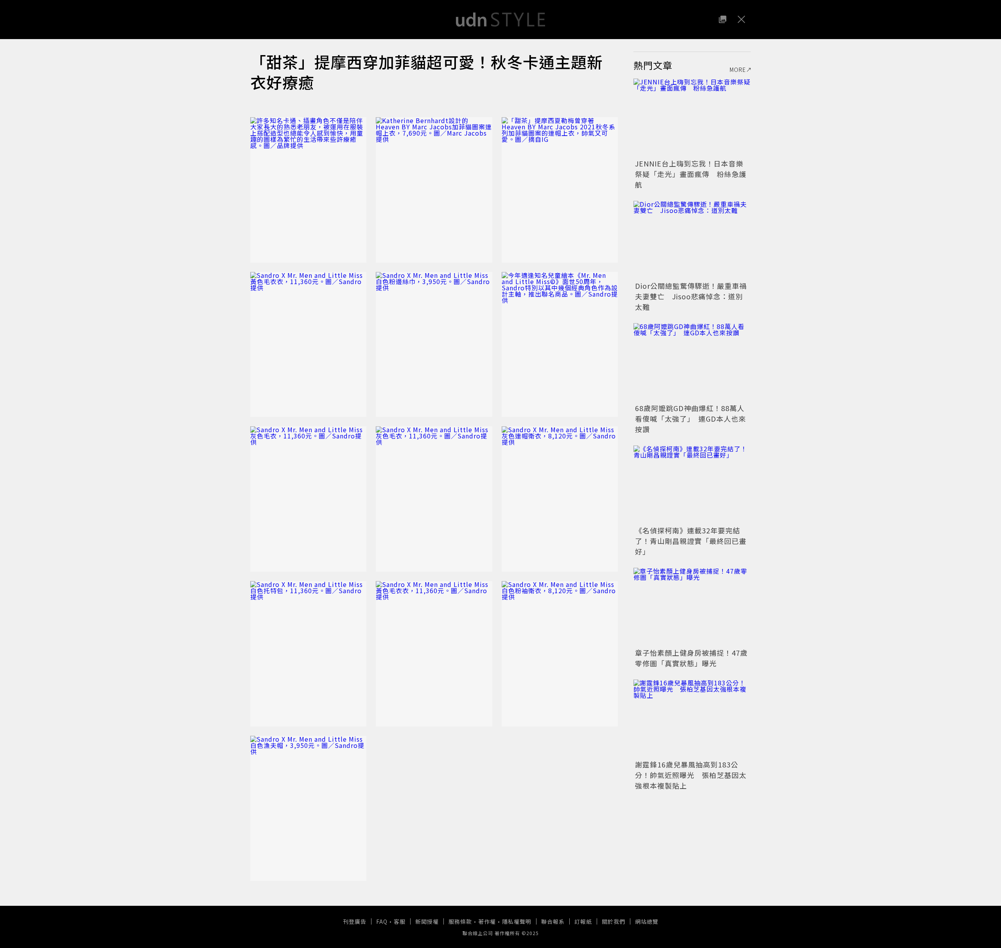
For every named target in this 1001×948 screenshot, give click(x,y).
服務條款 (460, 921)
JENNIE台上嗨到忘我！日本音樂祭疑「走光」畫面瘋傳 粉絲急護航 (690, 174)
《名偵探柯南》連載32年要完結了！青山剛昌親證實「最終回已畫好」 (690, 540)
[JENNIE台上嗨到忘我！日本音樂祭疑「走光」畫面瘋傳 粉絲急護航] (692, 118)
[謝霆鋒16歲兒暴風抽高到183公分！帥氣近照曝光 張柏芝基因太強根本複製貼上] (692, 719)
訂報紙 (583, 921)
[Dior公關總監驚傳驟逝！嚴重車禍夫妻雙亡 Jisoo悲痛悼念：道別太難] (692, 240)
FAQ (381, 921)
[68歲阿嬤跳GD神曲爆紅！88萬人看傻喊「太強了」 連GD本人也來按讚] (692, 362)
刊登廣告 (354, 921)
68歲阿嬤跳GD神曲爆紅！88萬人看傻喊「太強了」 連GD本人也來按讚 (690, 418)
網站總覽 (646, 921)
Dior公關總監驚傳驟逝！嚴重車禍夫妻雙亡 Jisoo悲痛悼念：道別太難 (691, 296)
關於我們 (613, 921)
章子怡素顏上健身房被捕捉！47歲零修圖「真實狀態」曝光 (691, 658)
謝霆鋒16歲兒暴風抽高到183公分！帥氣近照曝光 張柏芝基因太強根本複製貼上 (690, 775)
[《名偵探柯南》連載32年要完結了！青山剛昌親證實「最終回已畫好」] (692, 484)
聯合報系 (553, 921)
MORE (738, 69)
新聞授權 (427, 921)
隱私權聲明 (516, 921)
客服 (399, 921)
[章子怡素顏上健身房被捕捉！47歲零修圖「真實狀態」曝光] (692, 607)
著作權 (487, 921)
